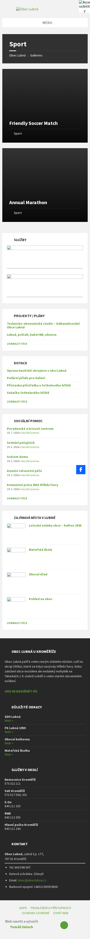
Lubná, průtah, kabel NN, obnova (32, 335)
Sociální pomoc (30, 432)
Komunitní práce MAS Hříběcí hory (32, 485)
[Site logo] (27, 9)
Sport (18, 133)
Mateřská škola (40, 550)
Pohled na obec (40, 599)
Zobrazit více (17, 623)
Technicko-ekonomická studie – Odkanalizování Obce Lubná (43, 325)
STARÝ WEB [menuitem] (60, 913)
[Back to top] (64, 925)
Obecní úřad (38, 574)
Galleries (36, 55)
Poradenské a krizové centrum (30, 429)
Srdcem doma (17, 457)
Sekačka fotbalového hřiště (28, 393)
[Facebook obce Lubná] (80, 469)
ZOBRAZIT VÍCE (17, 343)
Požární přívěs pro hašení (26, 378)
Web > (9, 720)
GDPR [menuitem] (23, 908)
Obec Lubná (17, 55)
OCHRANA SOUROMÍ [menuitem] (35, 913)
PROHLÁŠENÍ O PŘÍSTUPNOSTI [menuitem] (51, 908)
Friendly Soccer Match (33, 123)
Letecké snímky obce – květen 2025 (55, 525)
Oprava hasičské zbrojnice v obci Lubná (36, 370)
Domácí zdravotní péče (24, 471)
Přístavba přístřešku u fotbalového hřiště (39, 385)
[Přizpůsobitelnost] (84, 5)
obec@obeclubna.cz (32, 880)
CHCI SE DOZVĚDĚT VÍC (21, 691)
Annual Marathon (28, 202)
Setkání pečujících (21, 443)
